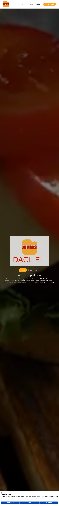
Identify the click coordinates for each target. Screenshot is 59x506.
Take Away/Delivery (49, 4)
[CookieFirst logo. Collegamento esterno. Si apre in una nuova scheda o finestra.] (1, 493)
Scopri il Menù (34, 270)
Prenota (23, 270)
